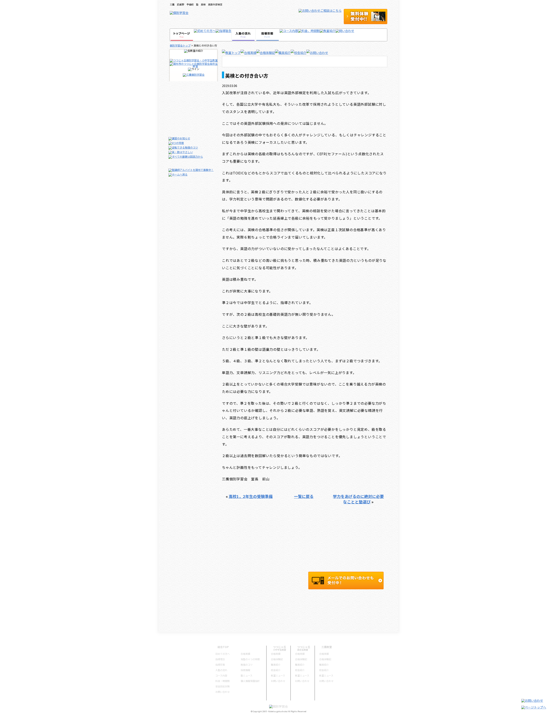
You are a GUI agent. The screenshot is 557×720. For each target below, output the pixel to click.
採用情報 (245, 670)
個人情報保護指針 (250, 681)
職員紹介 (275, 664)
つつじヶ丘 (279, 647)
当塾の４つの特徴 (250, 659)
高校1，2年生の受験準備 (251, 496)
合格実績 (245, 653)
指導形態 (220, 664)
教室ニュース (278, 675)
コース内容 (221, 675)
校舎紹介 (275, 670)
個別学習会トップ (180, 45)
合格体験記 (277, 659)
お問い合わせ (222, 691)
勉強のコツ (247, 664)
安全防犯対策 (222, 686)
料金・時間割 (222, 681)
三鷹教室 (326, 647)
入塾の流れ (221, 670)
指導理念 (220, 659)
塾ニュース (246, 675)
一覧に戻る (304, 496)
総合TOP (223, 647)
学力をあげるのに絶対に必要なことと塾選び (358, 499)
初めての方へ (222, 653)
